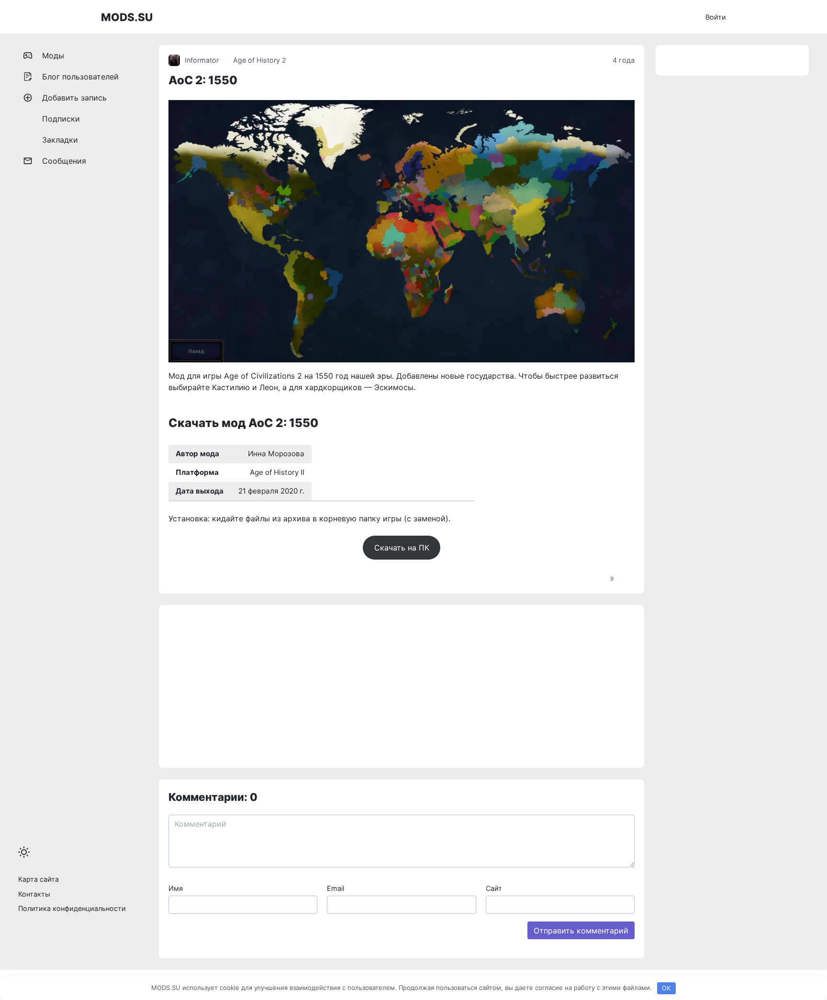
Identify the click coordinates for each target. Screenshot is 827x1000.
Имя (175, 888)
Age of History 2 (259, 60)
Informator (202, 60)
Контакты (34, 894)
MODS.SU (127, 17)
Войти (715, 17)
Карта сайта (38, 879)
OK (666, 988)
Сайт (494, 888)
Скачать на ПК (401, 547)
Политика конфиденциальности (72, 908)
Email (335, 888)
